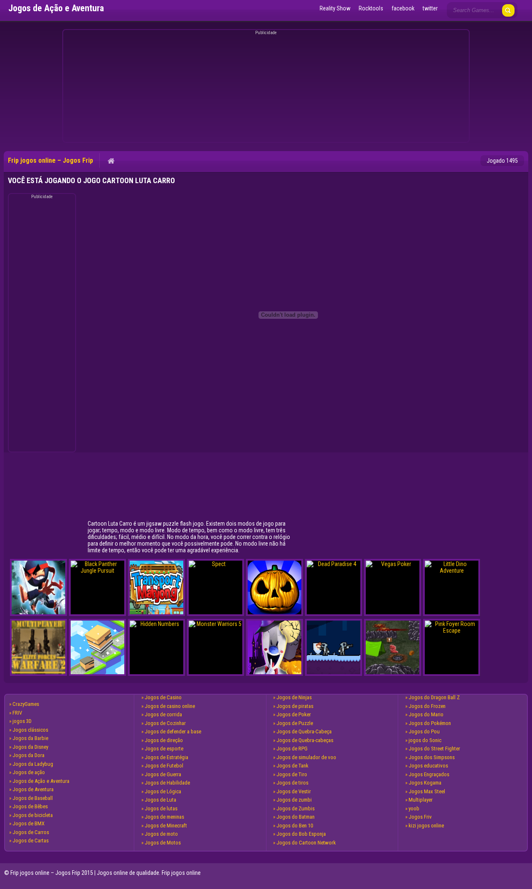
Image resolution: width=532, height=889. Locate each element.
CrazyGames (25, 704)
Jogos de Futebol (164, 765)
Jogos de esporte (164, 748)
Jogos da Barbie (30, 738)
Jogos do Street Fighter (434, 748)
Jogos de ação (28, 772)
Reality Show (335, 8)
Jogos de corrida (163, 714)
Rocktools (371, 8)
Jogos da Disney (30, 747)
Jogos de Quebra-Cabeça (304, 731)
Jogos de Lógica (163, 791)
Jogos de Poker (293, 714)
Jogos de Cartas (30, 840)
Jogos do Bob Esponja (301, 834)
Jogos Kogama (425, 783)
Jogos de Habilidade (167, 783)
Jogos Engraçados (429, 774)
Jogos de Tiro (291, 774)
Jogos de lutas (161, 808)
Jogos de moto (161, 834)
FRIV (17, 713)
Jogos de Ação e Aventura (40, 781)
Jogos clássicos (30, 730)
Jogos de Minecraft (166, 825)
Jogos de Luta (160, 800)
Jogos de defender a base (173, 731)
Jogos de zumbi (294, 800)
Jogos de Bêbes (30, 806)
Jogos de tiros (292, 783)
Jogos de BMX (28, 823)
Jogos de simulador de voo (306, 757)
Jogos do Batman (295, 817)
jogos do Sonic (425, 740)
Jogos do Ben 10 (294, 825)
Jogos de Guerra (163, 774)
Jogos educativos (428, 765)
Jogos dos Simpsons (432, 757)
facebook (403, 8)
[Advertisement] (264, 87)
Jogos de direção (164, 740)
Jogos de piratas (294, 706)
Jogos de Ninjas (294, 697)
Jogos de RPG (292, 748)
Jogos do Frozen (427, 706)
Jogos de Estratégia (166, 757)
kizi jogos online (426, 825)
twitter (430, 8)
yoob (414, 808)
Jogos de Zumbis (295, 808)
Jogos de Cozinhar (165, 723)
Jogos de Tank (292, 765)
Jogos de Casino (163, 697)
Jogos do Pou (424, 731)
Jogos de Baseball (32, 798)
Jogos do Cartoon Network (306, 842)
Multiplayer (421, 800)
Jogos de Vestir (293, 791)
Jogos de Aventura (33, 789)
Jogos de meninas (164, 817)
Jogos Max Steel (427, 791)
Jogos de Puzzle (294, 723)
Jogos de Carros (30, 832)
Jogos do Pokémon (430, 723)
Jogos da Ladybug (32, 764)
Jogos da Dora (28, 755)
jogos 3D (22, 721)
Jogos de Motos (163, 842)
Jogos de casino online (170, 706)
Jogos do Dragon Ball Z (434, 697)
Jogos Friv (420, 817)
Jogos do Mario (426, 714)
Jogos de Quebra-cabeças (304, 740)
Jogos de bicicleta (32, 815)
